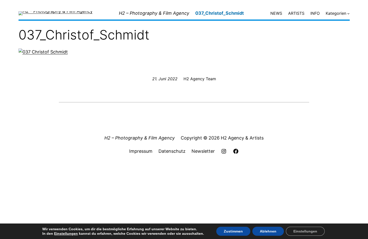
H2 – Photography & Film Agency (154, 13)
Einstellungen (66, 234)
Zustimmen (233, 231)
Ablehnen (268, 231)
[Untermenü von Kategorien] (348, 13)
